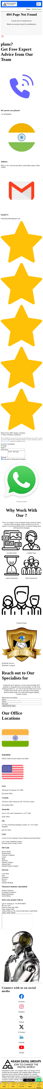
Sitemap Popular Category (10, 866)
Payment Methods (7, 883)
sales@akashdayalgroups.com (10, 218)
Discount (5, 860)
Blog (3, 859)
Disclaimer (5, 877)
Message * (4, 457)
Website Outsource (8, 890)
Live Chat (7, 905)
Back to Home (21, 30)
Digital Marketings (8, 894)
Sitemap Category (7, 862)
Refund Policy (6, 853)
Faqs (3, 875)
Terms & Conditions (8, 855)
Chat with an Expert (21, 501)
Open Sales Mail (13, 907)
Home (28, 9)
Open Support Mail (8, 909)
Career (4, 857)
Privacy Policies (6, 441)
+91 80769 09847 (20, 903)
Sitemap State (6, 864)
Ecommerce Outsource (9, 892)
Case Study (5, 874)
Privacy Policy (6, 851)
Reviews (4, 879)
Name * (3, 447)
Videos (4, 881)
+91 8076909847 (6, 114)
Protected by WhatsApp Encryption (14, 459)
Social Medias (6, 896)
